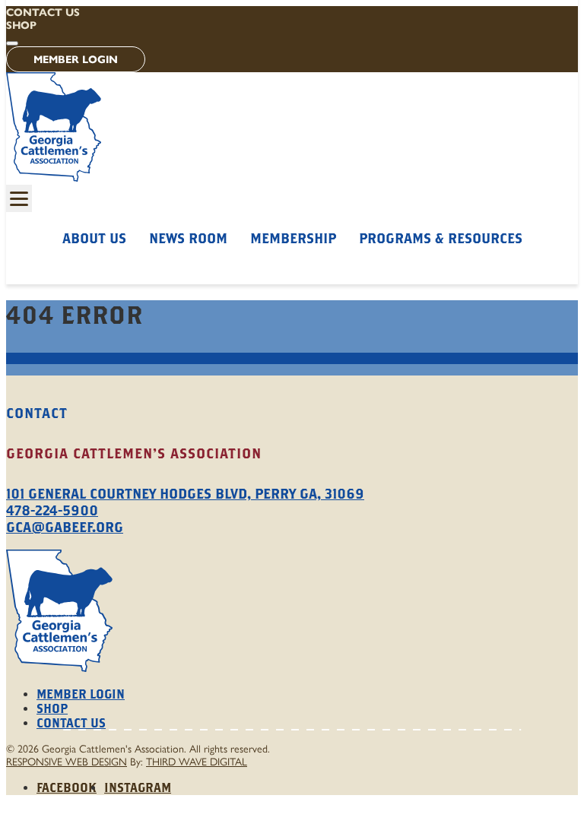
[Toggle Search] (12, 43)
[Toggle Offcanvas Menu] (19, 198)
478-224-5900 (52, 510)
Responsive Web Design (66, 762)
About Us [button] (94, 238)
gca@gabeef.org (64, 527)
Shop (21, 25)
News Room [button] (188, 238)
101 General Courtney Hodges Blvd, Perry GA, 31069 (185, 494)
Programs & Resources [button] (440, 238)
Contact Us (43, 12)
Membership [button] (293, 238)
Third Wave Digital (196, 762)
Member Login (75, 59)
